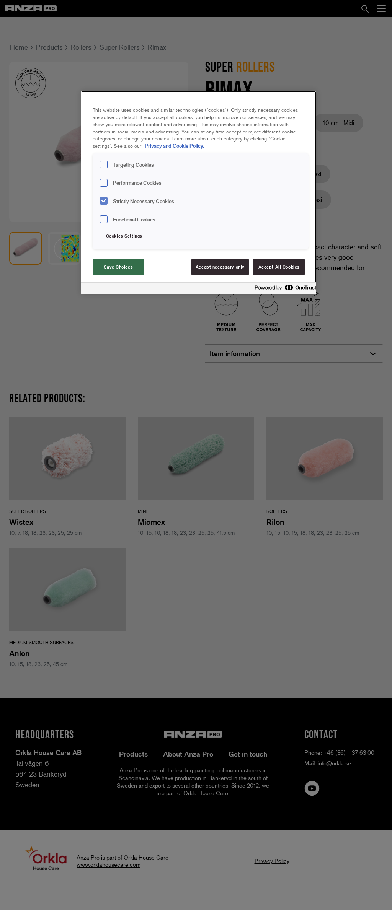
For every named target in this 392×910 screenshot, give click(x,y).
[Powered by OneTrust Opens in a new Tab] (283, 289)
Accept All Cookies (279, 266)
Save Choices (118, 266)
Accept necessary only (220, 266)
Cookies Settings (124, 235)
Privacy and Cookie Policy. (174, 145)
